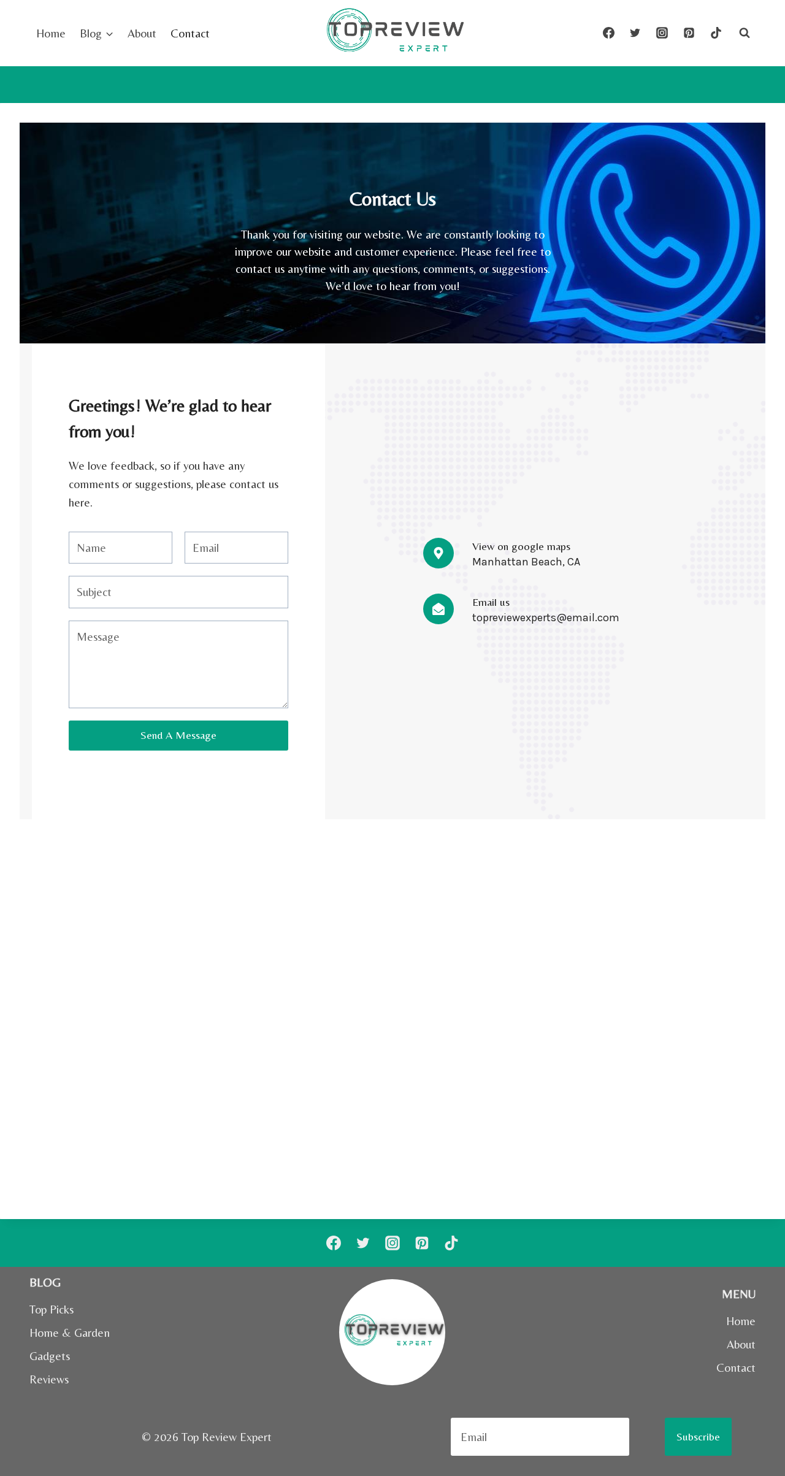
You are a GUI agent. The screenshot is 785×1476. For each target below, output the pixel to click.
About (142, 33)
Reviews (49, 1379)
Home (51, 33)
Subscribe (698, 1436)
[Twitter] (635, 33)
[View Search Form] (744, 33)
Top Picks (51, 1309)
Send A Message (178, 734)
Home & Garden (69, 1332)
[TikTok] (715, 33)
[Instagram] (662, 33)
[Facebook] (608, 33)
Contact (190, 33)
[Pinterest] (688, 33)
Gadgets (49, 1356)
